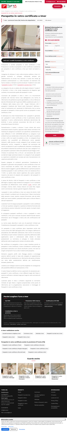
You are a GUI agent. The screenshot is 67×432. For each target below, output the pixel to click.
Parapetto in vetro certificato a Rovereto (34, 345)
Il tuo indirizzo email (53, 56)
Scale (19, 408)
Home (2, 11)
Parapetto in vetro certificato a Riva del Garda (14, 352)
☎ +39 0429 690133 (52, 40)
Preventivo (57, 6)
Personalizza (22, 429)
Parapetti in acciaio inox (24, 395)
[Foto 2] (11, 54)
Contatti (53, 392)
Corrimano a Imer (28, 333)
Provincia (50, 67)
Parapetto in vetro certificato (11, 11)
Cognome (57, 45)
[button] (20, 38)
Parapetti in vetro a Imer (9, 337)
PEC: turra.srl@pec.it (6, 412)
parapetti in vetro (7, 85)
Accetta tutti (5, 429)
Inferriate (36, 399)
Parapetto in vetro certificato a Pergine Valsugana (15, 348)
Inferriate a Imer (40, 333)
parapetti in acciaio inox (25, 85)
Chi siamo (53, 395)
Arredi (19, 392)
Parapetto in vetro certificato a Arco (39, 348)
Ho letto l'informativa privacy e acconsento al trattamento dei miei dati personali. (54, 89)
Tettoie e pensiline (39, 405)
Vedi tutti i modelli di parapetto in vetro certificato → (19, 60)
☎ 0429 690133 (61, 1)
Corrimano (37, 392)
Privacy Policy (54, 400)
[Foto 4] (26, 54)
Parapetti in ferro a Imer (24, 337)
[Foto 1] (4, 54)
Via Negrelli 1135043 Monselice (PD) (7, 395)
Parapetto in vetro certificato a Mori (37, 352)
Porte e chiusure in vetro (40, 402)
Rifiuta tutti (13, 429)
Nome (46, 45)
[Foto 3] (18, 54)
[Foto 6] (40, 54)
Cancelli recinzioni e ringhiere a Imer (12, 333)
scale (29, 184)
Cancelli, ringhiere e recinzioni (39, 395)
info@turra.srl (4, 410)
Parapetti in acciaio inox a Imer (54, 333)
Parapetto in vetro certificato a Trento (12, 345)
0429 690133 (13, 324)
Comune (50, 61)
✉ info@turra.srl (50, 1)
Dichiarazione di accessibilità (55, 407)
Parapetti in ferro (22, 397)
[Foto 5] (33, 54)
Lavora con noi (55, 397)
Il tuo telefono (52, 50)
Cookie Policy (54, 403)
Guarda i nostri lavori (21, 324)
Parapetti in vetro (22, 400)
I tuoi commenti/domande (52, 73)
